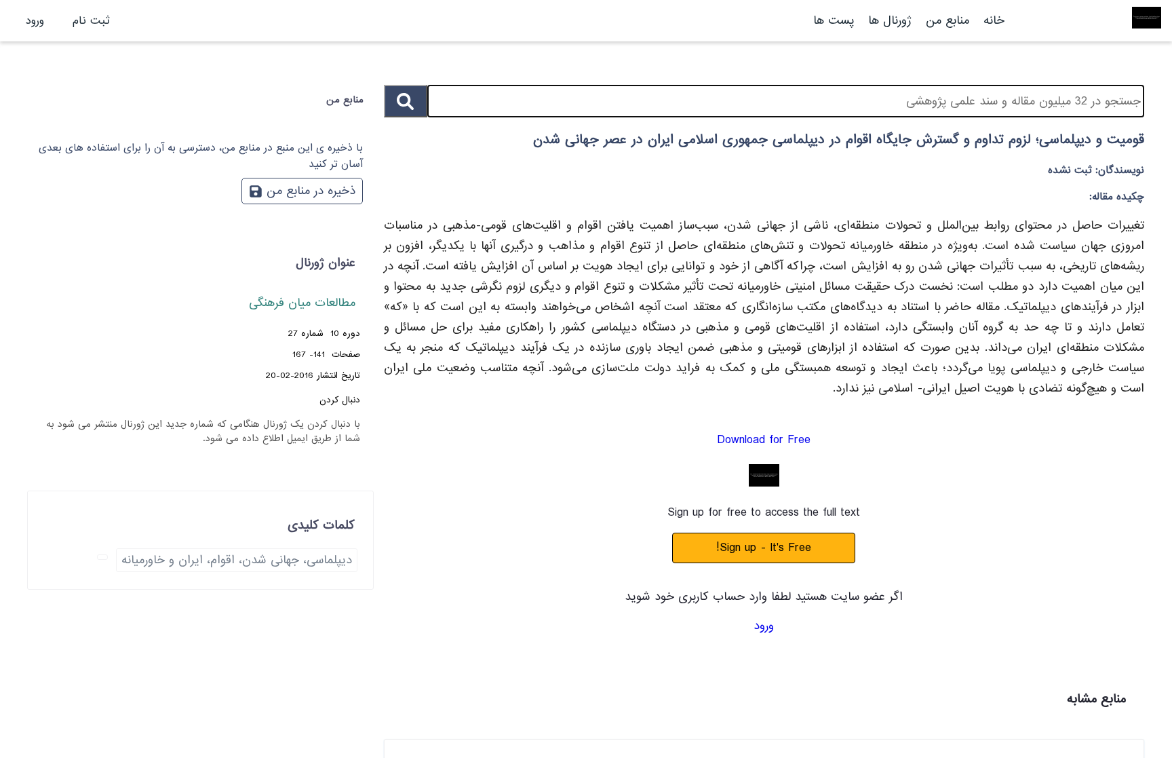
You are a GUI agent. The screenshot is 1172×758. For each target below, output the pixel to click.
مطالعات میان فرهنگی (302, 303)
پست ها (833, 21)
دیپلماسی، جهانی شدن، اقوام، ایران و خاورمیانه (236, 560)
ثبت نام (91, 20)
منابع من (945, 21)
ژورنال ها (890, 21)
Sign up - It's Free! (763, 548)
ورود (35, 20)
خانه (993, 21)
